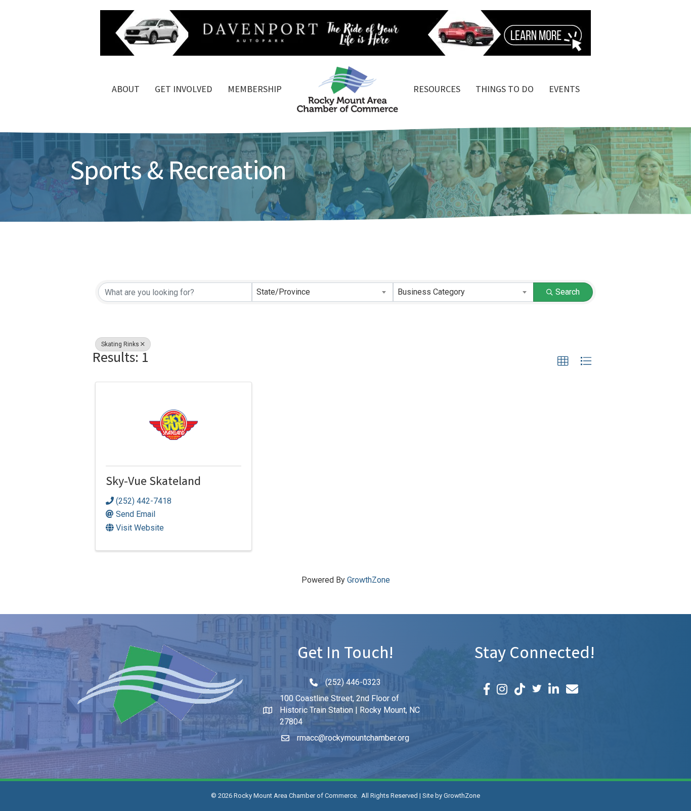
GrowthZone (368, 580)
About (126, 90)
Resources (436, 90)
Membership (255, 90)
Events (564, 90)
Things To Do (505, 90)
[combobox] (322, 292)
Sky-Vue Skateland (153, 483)
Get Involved (183, 90)
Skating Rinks (120, 344)
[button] (563, 361)
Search (567, 292)
